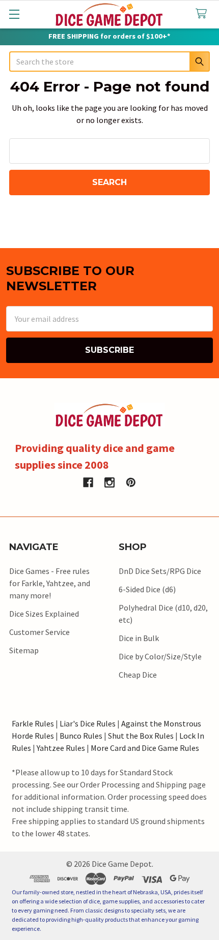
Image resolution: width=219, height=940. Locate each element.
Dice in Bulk (139, 638)
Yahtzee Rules (61, 748)
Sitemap (24, 650)
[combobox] (109, 61)
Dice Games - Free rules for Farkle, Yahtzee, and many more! (49, 583)
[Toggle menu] (14, 14)
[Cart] (203, 14)
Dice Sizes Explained (44, 614)
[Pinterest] (131, 482)
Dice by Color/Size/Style (160, 656)
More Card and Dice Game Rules (145, 748)
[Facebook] (88, 482)
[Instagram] (109, 482)
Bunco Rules (81, 736)
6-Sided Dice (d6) (147, 589)
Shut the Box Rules (141, 736)
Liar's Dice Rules (88, 723)
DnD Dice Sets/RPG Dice (160, 571)
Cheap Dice (138, 675)
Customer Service (39, 632)
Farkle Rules (33, 723)
